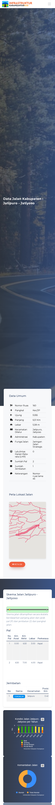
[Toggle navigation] (49, 4)
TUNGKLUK (19, 696)
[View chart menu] (42, 719)
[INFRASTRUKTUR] (17, 4)
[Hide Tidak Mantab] (33, 793)
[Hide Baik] (24, 741)
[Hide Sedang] (25, 743)
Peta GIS (18, 564)
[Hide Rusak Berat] (27, 746)
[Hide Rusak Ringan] (27, 744)
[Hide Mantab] (20, 793)
